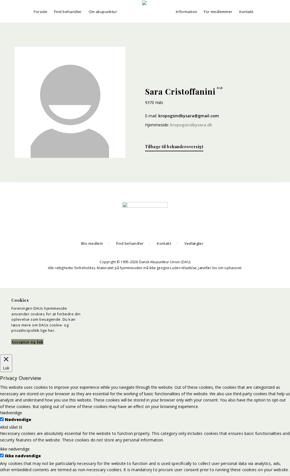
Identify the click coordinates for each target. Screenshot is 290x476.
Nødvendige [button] (11, 412)
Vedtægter (194, 243)
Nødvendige (18, 419)
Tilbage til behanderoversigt (174, 146)
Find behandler (68, 11)
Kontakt (246, 11)
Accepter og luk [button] (27, 341)
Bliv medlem (92, 243)
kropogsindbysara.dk (191, 125)
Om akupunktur (103, 11)
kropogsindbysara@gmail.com (188, 115)
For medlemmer (218, 11)
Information (186, 11)
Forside (40, 11)
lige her (47, 330)
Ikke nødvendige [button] (15, 449)
